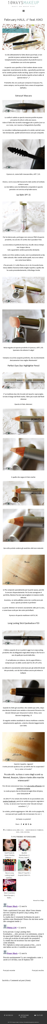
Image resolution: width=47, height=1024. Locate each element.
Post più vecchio (38, 970)
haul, (18, 832)
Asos (20, 774)
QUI (38, 804)
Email (24, 1017)
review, (27, 832)
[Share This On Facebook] (21, 824)
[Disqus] (23, 932)
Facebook (9, 1015)
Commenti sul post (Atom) (20, 980)
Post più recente (9, 970)
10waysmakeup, (31, 830)
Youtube (39, 1015)
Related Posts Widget (38, 900)
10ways (23, 2)
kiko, (22, 832)
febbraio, (40, 830)
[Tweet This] (23, 824)
